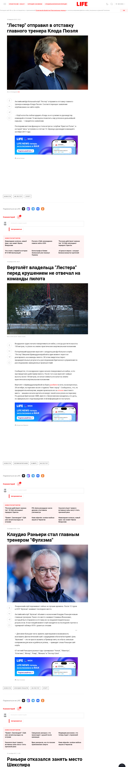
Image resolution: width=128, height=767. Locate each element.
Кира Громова (21, 680)
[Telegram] (33, 209)
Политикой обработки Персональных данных (51, 10)
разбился (54, 385)
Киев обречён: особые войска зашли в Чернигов (43, 519)
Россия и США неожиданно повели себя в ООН (42, 242)
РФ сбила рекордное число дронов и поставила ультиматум (42, 510)
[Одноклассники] (43, 209)
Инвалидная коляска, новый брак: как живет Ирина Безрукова (16, 243)
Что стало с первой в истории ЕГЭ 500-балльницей (16, 252)
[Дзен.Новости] (24, 209)
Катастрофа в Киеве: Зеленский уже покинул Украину (41, 253)
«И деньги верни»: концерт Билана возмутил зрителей (68, 252)
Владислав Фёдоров (22, 425)
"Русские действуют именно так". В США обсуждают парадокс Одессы (69, 243)
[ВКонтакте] (38, 209)
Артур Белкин (20, 158)
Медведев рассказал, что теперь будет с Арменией (68, 764)
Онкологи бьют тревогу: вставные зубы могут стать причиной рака (69, 510)
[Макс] (28, 209)
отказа (61, 390)
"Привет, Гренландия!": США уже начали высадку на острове (15, 520)
